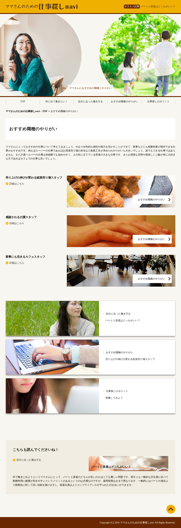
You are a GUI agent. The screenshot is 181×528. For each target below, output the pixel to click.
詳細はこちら (16, 183)
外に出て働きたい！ (56, 101)
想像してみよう (114, 398)
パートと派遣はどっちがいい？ (158, 6)
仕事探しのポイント (158, 101)
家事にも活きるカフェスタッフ (25, 256)
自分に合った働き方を (90, 101)
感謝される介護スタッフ (21, 217)
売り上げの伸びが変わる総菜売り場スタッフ (34, 177)
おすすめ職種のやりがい (124, 101)
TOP (22, 101)
